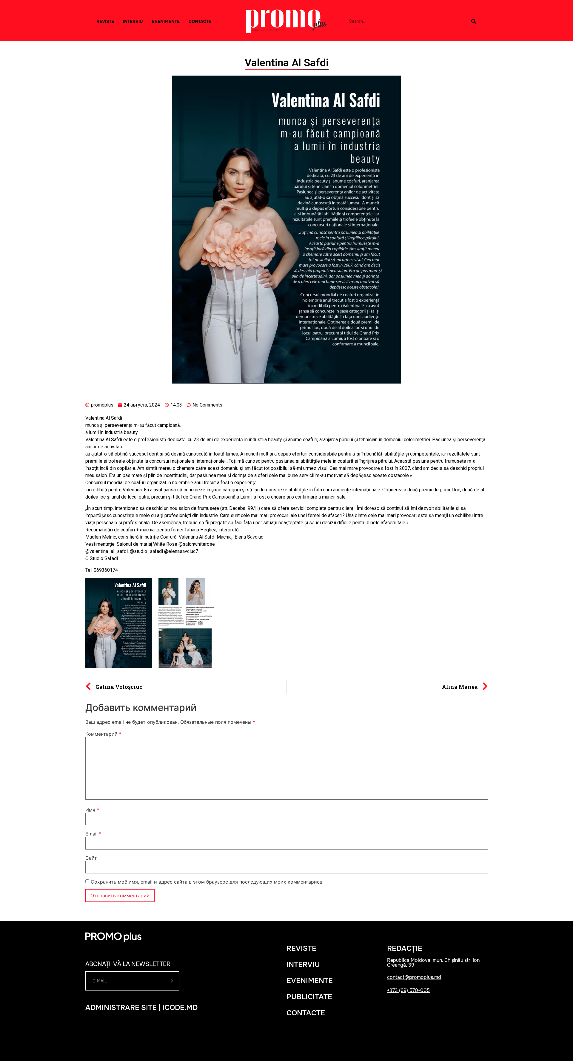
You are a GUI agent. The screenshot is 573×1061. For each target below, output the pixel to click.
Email (93, 833)
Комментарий (103, 734)
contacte (305, 1012)
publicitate (309, 996)
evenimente (309, 980)
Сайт (91, 857)
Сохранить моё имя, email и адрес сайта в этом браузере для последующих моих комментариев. (207, 881)
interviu (133, 21)
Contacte (200, 21)
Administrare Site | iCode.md (141, 1007)
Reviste (105, 21)
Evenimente (166, 21)
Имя (92, 809)
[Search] (473, 21)
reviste (301, 948)
